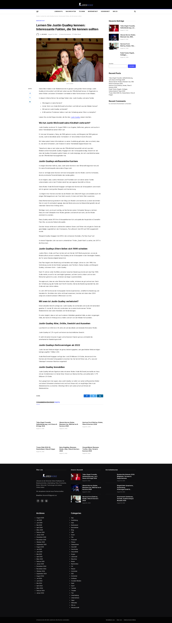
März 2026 (40, 530)
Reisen (73, 569)
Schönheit (74, 571)
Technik (82, 11)
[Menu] (37, 11)
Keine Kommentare (65, 34)
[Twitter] (30, 97)
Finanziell (74, 539)
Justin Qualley (75, 117)
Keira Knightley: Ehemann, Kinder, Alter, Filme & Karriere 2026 (69, 449)
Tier (72, 593)
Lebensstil (58, 11)
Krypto (73, 554)
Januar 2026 (40, 534)
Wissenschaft (75, 607)
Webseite (74, 602)
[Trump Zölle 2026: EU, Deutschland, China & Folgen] (46, 438)
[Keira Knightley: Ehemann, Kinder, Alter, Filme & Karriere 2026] (69, 438)
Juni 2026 (39, 522)
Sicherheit (74, 576)
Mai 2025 (39, 554)
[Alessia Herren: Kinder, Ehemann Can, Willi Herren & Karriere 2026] (69, 413)
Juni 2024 (39, 581)
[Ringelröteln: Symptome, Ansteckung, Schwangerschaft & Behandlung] (110, 487)
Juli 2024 (39, 578)
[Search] (135, 11)
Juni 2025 (39, 551)
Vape (72, 600)
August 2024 (40, 576)
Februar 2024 (41, 590)
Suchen (111, 63)
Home (38, 16)
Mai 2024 (39, 583)
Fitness (73, 542)
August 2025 (40, 547)
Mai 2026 (39, 525)
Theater (73, 590)
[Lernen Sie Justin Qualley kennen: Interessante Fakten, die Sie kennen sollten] (69, 60)
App (72, 518)
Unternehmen (75, 598)
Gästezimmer (75, 544)
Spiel (72, 583)
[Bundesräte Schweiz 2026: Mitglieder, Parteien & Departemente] (110, 476)
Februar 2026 (41, 532)
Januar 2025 (40, 564)
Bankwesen (74, 525)
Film (72, 537)
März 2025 (40, 559)
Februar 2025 (40, 561)
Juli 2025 (39, 549)
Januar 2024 (40, 593)
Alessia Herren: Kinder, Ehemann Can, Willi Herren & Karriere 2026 (68, 424)
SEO (72, 573)
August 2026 (40, 518)
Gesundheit (105, 11)
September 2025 (41, 544)
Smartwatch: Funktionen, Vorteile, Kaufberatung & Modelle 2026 (125, 498)
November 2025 (41, 539)
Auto (72, 522)
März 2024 (40, 588)
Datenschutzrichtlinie (130, 620)
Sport (72, 585)
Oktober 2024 (41, 571)
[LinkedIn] (30, 101)
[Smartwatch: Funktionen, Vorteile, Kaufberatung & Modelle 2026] (110, 499)
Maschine (74, 559)
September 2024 (42, 573)
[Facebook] (30, 93)
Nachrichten (71, 11)
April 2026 (40, 527)
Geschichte (74, 549)
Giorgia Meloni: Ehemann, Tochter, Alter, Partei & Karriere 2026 (90, 449)
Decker (44, 34)
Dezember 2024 (41, 566)
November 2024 (41, 569)
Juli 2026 (39, 520)
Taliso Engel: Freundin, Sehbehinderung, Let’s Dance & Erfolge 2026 (46, 424)
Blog (72, 530)
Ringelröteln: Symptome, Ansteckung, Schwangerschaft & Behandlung (125, 487)
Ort (72, 566)
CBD (72, 532)
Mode (73, 561)
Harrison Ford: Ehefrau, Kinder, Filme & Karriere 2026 (92, 423)
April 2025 (39, 556)
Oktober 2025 (41, 542)
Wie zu (115, 11)
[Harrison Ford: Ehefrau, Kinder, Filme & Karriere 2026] (92, 413)
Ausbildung (74, 520)
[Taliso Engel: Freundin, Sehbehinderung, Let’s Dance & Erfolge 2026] (46, 413)
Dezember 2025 (41, 537)
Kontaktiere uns (110, 620)
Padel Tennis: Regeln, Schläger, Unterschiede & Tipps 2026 (127, 54)
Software (74, 578)
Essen (73, 534)
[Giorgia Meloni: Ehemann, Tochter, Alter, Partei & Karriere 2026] (92, 438)
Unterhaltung (75, 595)
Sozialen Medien (76, 581)
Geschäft (74, 547)
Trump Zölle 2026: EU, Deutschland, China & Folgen (45, 448)
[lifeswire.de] (86, 4)
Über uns (119, 620)
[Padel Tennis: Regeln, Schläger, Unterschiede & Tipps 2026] (114, 55)
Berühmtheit (93, 11)
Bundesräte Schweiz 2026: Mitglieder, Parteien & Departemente (126, 476)
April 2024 (40, 585)
